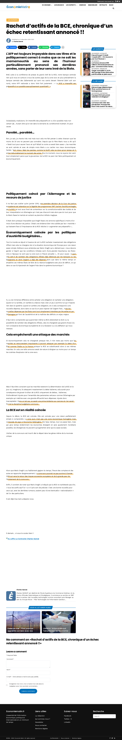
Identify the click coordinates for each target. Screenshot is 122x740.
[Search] (113, 716)
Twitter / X (68, 719)
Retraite (103, 5)
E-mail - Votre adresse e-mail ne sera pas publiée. (23, 676)
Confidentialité (54, 738)
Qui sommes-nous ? (42, 719)
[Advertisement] (41, 103)
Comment (10, 659)
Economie (46, 5)
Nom (8, 669)
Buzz (111, 5)
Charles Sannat (21, 590)
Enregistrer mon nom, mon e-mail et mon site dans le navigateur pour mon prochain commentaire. (26, 685)
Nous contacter (41, 725)
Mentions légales (41, 728)
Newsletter (39, 722)
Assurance (59, 5)
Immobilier (92, 5)
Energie (82, 5)
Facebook (67, 716)
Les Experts (71, 5)
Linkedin (67, 722)
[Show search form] (113, 8)
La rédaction (40, 716)
